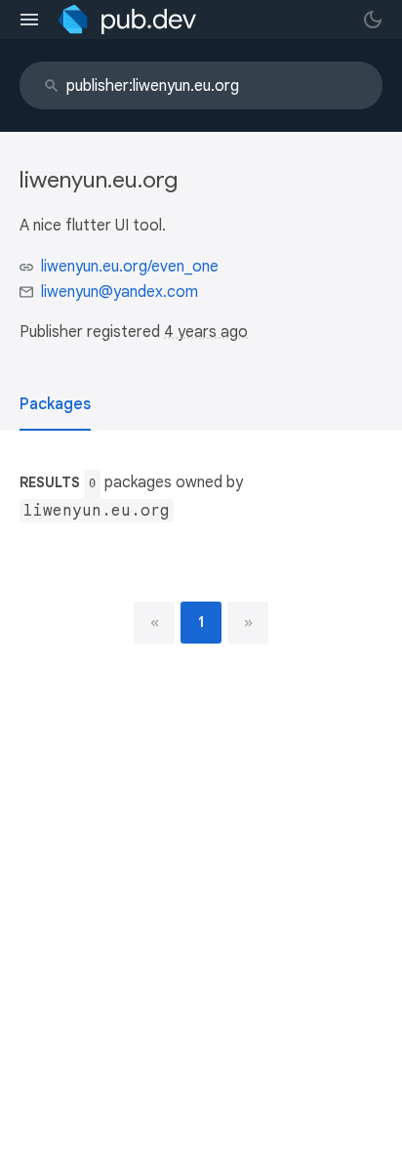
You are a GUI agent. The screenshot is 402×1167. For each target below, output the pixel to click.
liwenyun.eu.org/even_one (130, 266)
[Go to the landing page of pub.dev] (127, 19)
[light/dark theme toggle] (372, 19)
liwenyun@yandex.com (119, 292)
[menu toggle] (29, 19)
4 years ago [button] (206, 332)
